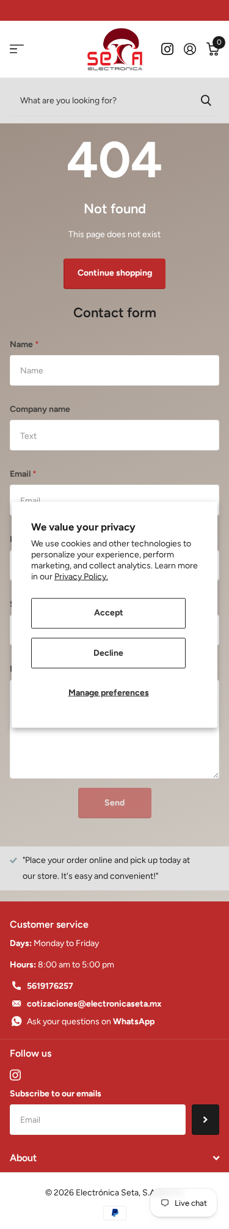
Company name (40, 409)
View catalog (17, 49)
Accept (108, 612)
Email (23, 474)
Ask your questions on (90, 1021)
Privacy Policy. (81, 576)
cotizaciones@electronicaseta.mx (94, 1004)
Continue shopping (115, 273)
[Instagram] (15, 1074)
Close (114, 1158)
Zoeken (205, 100)
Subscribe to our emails (55, 1093)
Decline (108, 652)
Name (24, 344)
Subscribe (205, 1119)
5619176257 (50, 986)
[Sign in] (189, 49)
